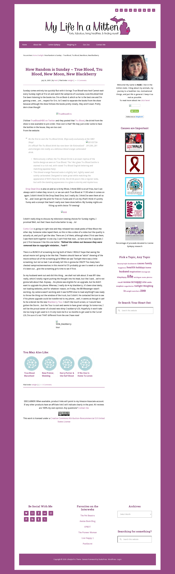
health (131, 267)
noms (144, 277)
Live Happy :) (88, 538)
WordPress (112, 559)
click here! (145, 100)
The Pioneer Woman (87, 532)
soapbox (120, 286)
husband (124, 271)
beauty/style (122, 264)
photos (149, 277)
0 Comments (81, 80)
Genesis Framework (89, 559)
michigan (137, 277)
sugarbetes (129, 286)
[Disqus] (64, 464)
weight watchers (133, 291)
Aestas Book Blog (87, 521)
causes (140, 263)
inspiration (135, 271)
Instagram (145, 272)
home (148, 267)
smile (149, 282)
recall (120, 282)
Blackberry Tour (55, 302)
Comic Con (28, 229)
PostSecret (87, 544)
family (148, 263)
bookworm (132, 264)
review (127, 282)
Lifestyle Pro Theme (74, 559)
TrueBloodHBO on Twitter (43, 120)
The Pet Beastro (87, 515)
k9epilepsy (122, 277)
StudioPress (103, 559)
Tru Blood (80, 120)
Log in (119, 559)
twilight (70, 80)
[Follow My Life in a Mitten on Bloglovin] (134, 117)
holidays (140, 267)
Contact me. (83, 408)
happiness (122, 268)
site (144, 282)
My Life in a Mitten (87, 25)
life (130, 276)
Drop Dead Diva (33, 189)
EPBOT (87, 527)
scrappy (136, 282)
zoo (143, 291)
